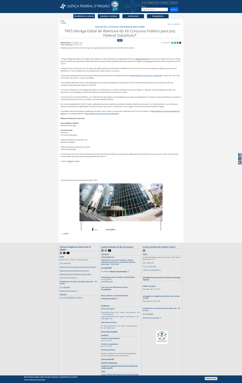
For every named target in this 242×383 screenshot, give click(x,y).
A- (142, 3)
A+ (148, 3)
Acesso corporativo (174, 24)
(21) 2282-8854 (65, 287)
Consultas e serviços (108, 16)
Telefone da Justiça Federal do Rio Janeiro (74, 271)
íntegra (70, 161)
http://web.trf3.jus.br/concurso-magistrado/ (146, 75)
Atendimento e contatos (84, 16)
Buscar (143, 6)
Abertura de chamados (68, 291)
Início (62, 21)
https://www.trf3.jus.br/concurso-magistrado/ (102, 113)
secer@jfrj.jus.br (107, 281)
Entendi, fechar (211, 378)
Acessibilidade (164, 3)
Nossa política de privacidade (34, 380)
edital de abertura (142, 59)
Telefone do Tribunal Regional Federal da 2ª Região (78, 267)
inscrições (148, 61)
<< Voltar (63, 23)
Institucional (133, 16)
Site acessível (162, 341)
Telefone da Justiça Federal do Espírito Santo (75, 274)
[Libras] (240, 155)
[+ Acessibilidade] (240, 162)
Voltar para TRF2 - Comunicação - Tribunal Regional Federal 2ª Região (120, 27)
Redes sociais (174, 3)
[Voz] (240, 158)
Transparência (157, 16)
